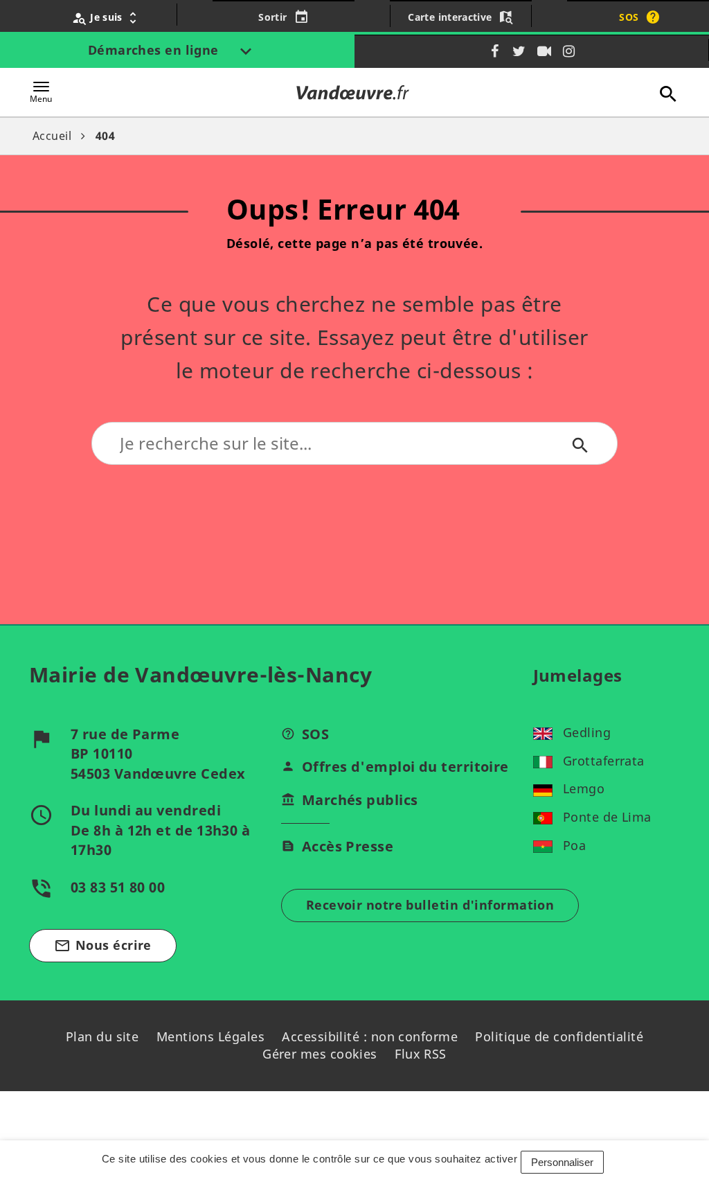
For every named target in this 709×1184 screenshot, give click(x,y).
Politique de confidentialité (559, 1036)
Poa (574, 845)
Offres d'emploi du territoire (405, 766)
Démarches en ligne (155, 50)
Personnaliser (562, 1162)
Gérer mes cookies (319, 1053)
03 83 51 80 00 (118, 887)
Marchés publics (360, 799)
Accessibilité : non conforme (370, 1036)
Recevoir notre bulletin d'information (430, 904)
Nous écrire (103, 945)
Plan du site (102, 1036)
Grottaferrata (604, 760)
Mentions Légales (210, 1036)
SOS (315, 734)
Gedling (587, 732)
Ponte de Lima (607, 817)
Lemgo (583, 788)
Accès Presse (347, 846)
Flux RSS (421, 1053)
